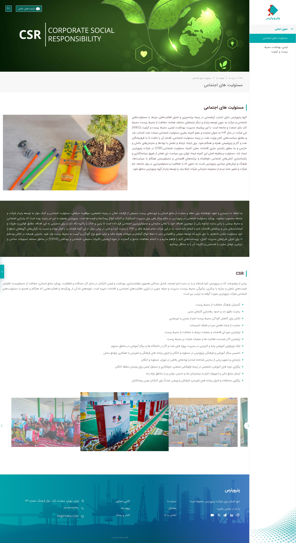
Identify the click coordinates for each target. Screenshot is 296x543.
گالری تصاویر (123, 501)
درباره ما (171, 501)
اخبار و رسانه (123, 515)
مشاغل (172, 508)
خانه (241, 78)
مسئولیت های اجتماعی (275, 38)
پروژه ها (125, 508)
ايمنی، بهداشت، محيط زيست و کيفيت (276, 49)
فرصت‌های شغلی (26, 9)
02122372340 (71, 508)
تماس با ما (170, 515)
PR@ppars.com (67, 516)
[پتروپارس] (272, 5)
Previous (247, 425)
